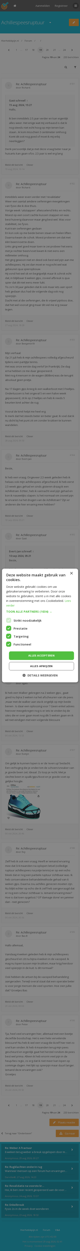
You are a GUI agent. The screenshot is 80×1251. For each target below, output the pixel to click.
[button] (40, 611)
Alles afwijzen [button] (41, 666)
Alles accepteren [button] (41, 655)
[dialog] (40, 625)
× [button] (71, 573)
